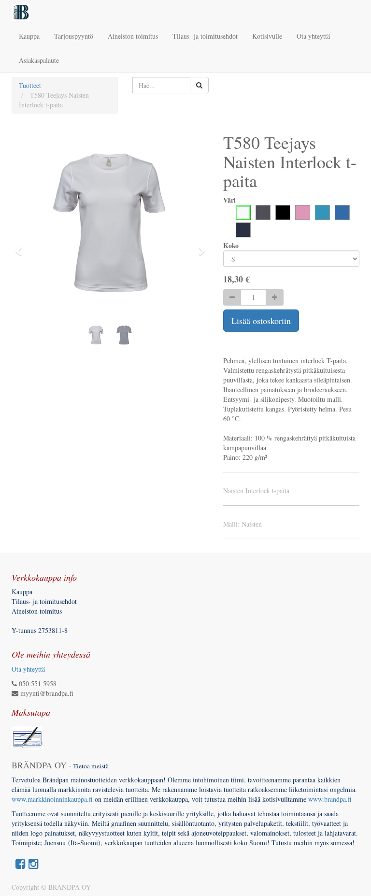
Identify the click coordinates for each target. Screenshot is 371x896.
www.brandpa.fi (331, 799)
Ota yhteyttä (28, 669)
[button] (21, 246)
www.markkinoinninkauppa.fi (52, 799)
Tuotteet (30, 85)
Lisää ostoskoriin (261, 320)
